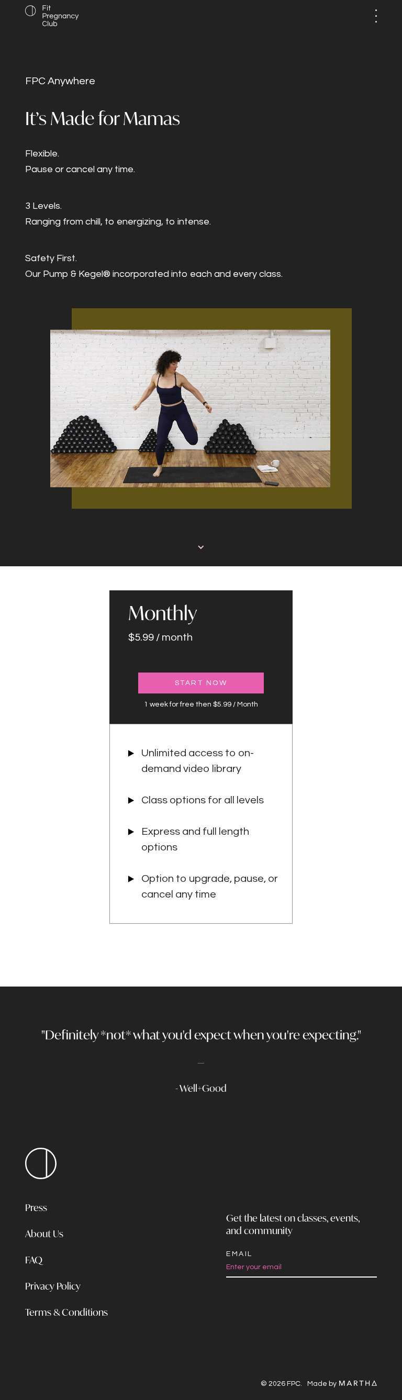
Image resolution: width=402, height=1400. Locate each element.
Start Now (201, 683)
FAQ (33, 1260)
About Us (44, 1234)
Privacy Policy (53, 1287)
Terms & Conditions (66, 1313)
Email (239, 1254)
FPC (41, 1163)
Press (36, 1208)
